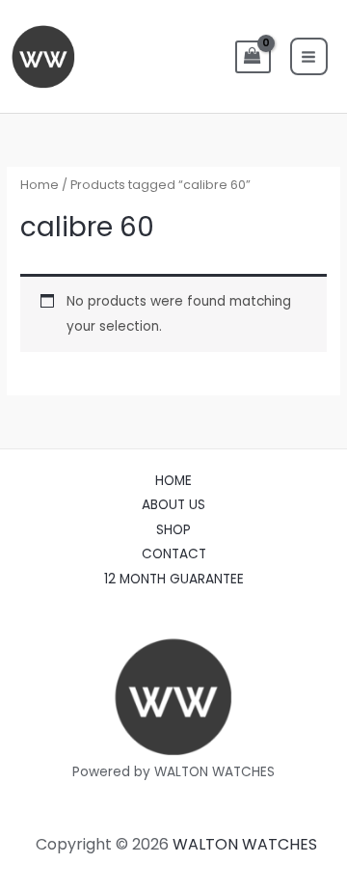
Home (39, 184)
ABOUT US (173, 505)
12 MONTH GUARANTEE (174, 579)
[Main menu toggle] (309, 56)
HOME (173, 481)
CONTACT (174, 554)
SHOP (173, 530)
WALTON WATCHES (245, 844)
